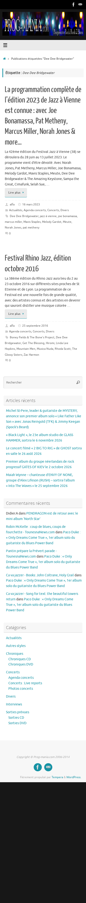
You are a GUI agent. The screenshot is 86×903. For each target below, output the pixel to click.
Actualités (15, 210)
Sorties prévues (17, 712)
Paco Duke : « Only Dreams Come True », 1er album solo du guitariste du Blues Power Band (43, 537)
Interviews (14, 704)
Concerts (53, 210)
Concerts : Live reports (25, 683)
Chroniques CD (19, 659)
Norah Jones (13, 227)
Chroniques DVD (20, 664)
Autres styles (16, 646)
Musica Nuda (45, 349)
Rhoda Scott (63, 349)
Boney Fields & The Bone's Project (32, 337)
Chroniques (14, 654)
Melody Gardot (51, 222)
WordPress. (73, 777)
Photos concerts (20, 689)
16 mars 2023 (31, 204)
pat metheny (31, 227)
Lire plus (14, 192)
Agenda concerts (35, 210)
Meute (67, 222)
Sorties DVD (17, 723)
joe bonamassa (67, 216)
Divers (64, 210)
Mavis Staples (32, 222)
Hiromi (50, 343)
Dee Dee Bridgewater (24, 216)
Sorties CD (16, 718)
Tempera (57, 777)
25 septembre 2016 (35, 326)
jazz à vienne (48, 216)
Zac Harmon (31, 355)
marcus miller (13, 222)
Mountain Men (25, 349)
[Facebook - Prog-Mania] (73, 4)
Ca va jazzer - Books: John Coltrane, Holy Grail (40, 575)
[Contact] (80, 4)
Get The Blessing (33, 343)
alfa (12, 204)
